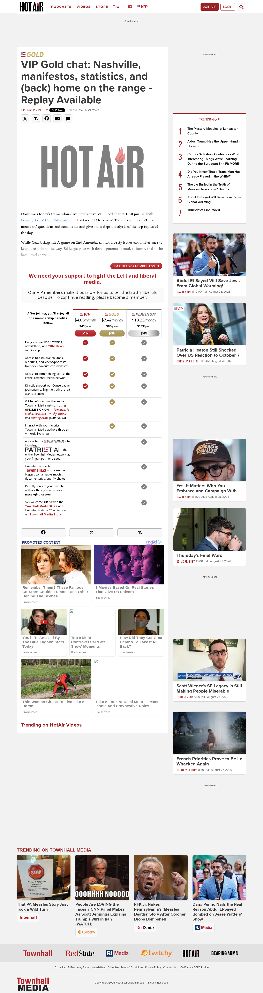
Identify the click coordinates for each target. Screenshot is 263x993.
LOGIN (227, 7)
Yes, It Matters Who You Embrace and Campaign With (206, 488)
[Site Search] (241, 7)
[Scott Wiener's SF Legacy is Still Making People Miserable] (209, 660)
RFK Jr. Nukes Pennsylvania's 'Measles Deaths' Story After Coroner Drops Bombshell (160, 912)
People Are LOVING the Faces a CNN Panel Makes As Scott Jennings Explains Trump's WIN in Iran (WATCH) (100, 914)
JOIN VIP (209, 7)
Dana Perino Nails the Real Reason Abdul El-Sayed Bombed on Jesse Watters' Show (217, 912)
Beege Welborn (186, 770)
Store (102, 7)
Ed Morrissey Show (78, 967)
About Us (60, 967)
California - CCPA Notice (194, 967)
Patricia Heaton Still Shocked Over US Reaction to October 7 (208, 352)
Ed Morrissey (34, 110)
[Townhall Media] (33, 984)
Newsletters (98, 967)
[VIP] (143, 6)
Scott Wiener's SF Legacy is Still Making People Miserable (209, 688)
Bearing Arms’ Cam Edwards (44, 220)
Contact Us (169, 967)
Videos (84, 7)
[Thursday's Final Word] (209, 529)
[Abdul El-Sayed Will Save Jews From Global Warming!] (209, 254)
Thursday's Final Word (203, 210)
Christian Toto (187, 361)
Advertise (113, 967)
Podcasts (61, 7)
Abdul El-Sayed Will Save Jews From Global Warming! (208, 283)
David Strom (185, 292)
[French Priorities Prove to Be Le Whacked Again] (209, 733)
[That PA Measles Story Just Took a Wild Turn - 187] (43, 877)
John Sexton (185, 697)
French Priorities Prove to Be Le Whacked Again (209, 761)
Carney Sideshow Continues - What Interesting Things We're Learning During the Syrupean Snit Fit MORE (213, 159)
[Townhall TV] (123, 6)
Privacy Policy (153, 967)
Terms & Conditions (132, 967)
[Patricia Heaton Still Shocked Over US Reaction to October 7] (209, 324)
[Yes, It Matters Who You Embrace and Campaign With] (209, 460)
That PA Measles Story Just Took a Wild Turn (42, 907)
